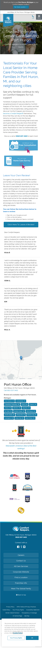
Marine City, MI (31, 414)
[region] (22, 633)
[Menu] (39, 17)
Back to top (21, 595)
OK (32, 638)
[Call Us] (33, 17)
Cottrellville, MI (20, 401)
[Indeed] (21, 547)
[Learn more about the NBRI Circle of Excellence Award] (21, 513)
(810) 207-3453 (21, 136)
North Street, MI (9, 414)
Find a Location (21, 577)
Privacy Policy (10, 607)
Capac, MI (33, 404)
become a (13, 113)
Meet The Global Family (21, 589)
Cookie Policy (6, 610)
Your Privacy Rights (18, 610)
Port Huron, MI (31, 411)
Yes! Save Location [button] (20, 7)
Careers (21, 555)
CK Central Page (17, 616)
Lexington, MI (9, 418)
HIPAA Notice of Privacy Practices (26, 607)
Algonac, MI (26, 408)
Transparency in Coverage (29, 613)
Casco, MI (25, 404)
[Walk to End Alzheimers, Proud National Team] (14, 500)
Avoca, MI (8, 408)
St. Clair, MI (8, 411)
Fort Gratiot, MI (9, 401)
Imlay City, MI (19, 418)
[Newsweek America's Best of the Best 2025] (14, 490)
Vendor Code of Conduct (12, 613)
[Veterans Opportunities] (14, 479)
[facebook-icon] (18, 546)
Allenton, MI (16, 408)
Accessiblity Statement (32, 610)
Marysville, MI (21, 414)
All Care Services (21, 566)
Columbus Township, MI (12, 404)
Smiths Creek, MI (19, 411)
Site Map (26, 616)
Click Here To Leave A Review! (21, 224)
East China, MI (30, 418)
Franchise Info (21, 583)
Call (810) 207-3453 (11, 390)
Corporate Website (21, 572)
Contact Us (21, 561)
